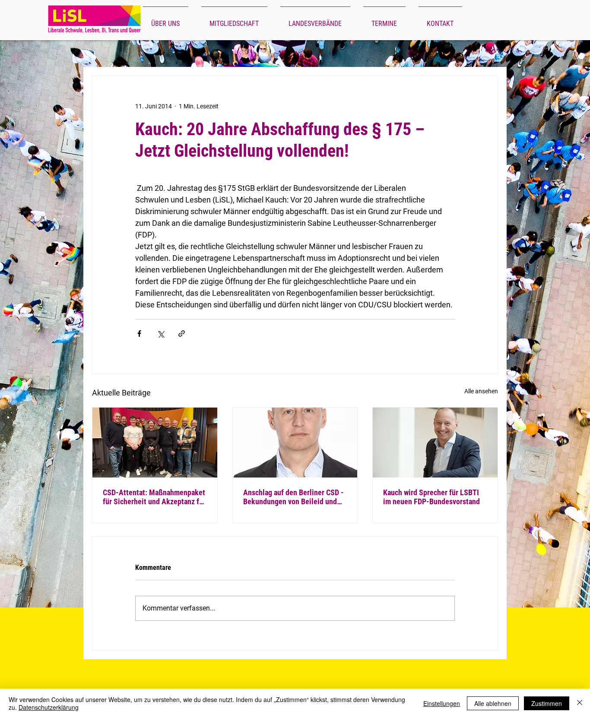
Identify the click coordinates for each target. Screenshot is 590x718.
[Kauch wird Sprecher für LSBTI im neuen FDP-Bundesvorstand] (435, 443)
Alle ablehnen (492, 703)
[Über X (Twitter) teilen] (160, 333)
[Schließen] (579, 703)
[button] (165, 19)
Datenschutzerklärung (49, 707)
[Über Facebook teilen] (139, 333)
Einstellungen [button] (441, 703)
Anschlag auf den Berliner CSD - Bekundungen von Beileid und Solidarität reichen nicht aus (293, 497)
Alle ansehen (481, 391)
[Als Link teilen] (182, 333)
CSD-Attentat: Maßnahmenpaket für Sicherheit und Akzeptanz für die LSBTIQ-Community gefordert (154, 497)
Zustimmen (546, 703)
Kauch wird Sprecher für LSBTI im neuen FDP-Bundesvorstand (431, 497)
